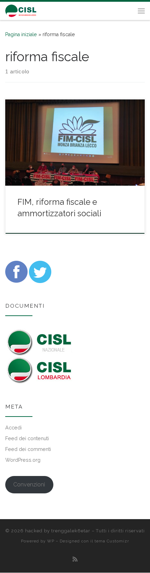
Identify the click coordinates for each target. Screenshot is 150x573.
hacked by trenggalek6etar (57, 530)
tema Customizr (112, 541)
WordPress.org (22, 460)
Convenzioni (29, 484)
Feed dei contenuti (27, 438)
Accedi (13, 427)
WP (50, 541)
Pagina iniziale (21, 34)
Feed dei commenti (28, 449)
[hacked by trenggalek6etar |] (21, 10)
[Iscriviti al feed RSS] (75, 559)
